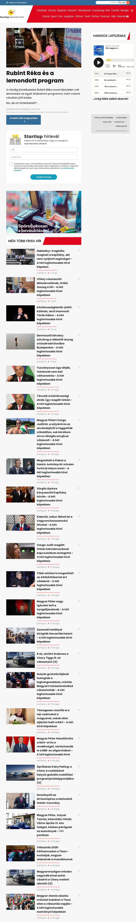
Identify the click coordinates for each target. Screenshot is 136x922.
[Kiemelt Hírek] (13, 14)
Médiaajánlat (121, 126)
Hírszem (72, 10)
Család (115, 10)
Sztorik (46, 16)
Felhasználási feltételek (103, 117)
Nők (108, 10)
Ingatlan (69, 16)
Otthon (79, 16)
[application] (43, 212)
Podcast (105, 16)
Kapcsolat (107, 122)
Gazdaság (98, 10)
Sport (54, 16)
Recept (125, 10)
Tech (87, 16)
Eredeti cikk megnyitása (24, 118)
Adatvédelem (121, 117)
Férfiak (95, 16)
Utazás (52, 10)
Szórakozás (84, 10)
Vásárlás (42, 10)
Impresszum (119, 122)
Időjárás (62, 10)
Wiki (113, 16)
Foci (60, 16)
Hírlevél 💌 (123, 16)
